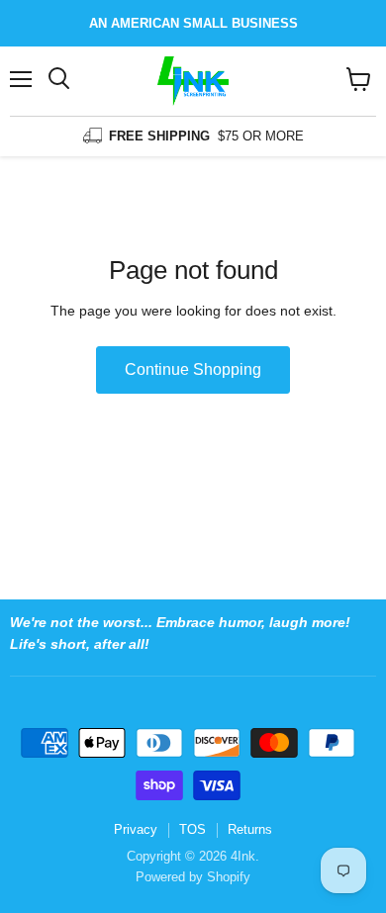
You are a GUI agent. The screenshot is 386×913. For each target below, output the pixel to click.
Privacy (135, 829)
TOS (192, 829)
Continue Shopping (193, 369)
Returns (250, 829)
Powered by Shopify (193, 876)
